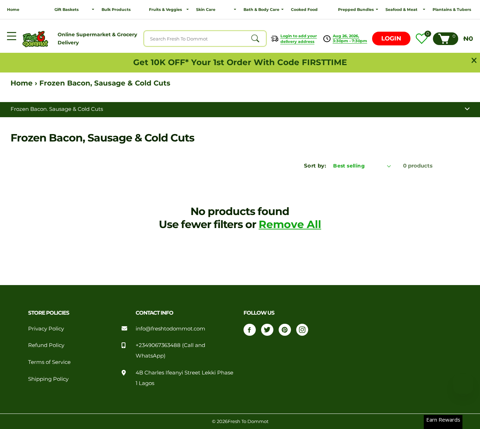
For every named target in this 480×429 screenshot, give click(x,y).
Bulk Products (116, 9)
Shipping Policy (48, 379)
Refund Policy (46, 345)
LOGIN (391, 38)
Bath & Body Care (261, 9)
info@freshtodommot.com (170, 329)
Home (13, 9)
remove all (290, 224)
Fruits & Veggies (165, 9)
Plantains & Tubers (452, 9)
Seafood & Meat (401, 9)
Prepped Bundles (356, 9)
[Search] (255, 38)
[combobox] (205, 38)
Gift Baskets (66, 9)
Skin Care (205, 9)
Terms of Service (49, 362)
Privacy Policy (46, 329)
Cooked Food (304, 9)
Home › (25, 83)
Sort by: (315, 166)
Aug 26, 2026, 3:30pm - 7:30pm (350, 38)
